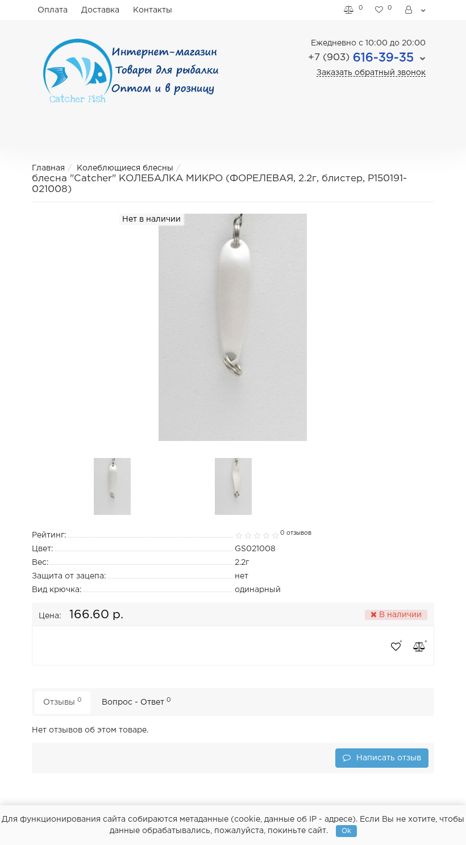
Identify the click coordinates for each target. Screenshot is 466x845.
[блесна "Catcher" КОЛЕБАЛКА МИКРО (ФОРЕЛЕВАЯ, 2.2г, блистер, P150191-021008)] (112, 486)
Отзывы (62, 701)
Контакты (152, 10)
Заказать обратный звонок (371, 72)
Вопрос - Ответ (136, 701)
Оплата (53, 10)
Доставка (100, 10)
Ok (346, 831)
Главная (48, 168)
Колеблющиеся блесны (125, 168)
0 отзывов (295, 533)
